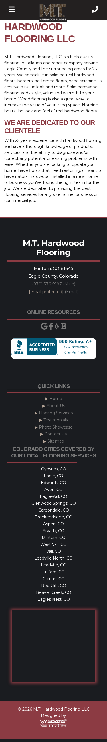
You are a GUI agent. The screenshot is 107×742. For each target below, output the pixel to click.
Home (55, 398)
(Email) (53, 291)
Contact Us (56, 434)
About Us (56, 405)
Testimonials (55, 420)
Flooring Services (56, 412)
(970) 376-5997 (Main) (53, 284)
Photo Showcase (56, 427)
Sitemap (55, 441)
